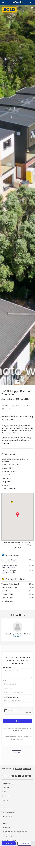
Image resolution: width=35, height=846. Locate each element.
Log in (31, 2)
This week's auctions (8, 812)
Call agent (8, 843)
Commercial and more (9, 840)
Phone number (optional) (10, 697)
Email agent (24, 843)
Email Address (7, 689)
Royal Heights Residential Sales (17, 634)
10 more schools (7, 601)
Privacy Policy (20, 739)
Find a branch (6, 827)
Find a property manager (9, 836)
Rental (3, 791)
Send (17, 721)
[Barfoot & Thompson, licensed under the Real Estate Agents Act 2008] (17, 2)
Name (5, 680)
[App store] (18, 769)
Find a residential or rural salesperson (14, 831)
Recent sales (5, 800)
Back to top (16, 752)
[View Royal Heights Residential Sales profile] (17, 627)
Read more (5, 443)
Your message (7, 667)
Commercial (5, 796)
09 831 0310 (17, 636)
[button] (17, 514)
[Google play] (27, 769)
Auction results (6, 816)
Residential (5, 787)
